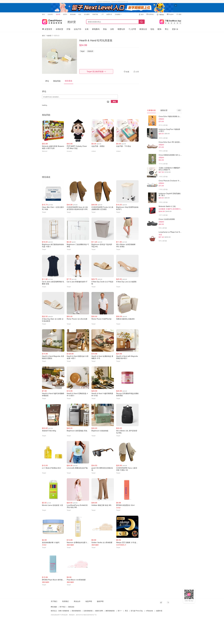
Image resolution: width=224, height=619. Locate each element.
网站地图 (54, 607)
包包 (152, 29)
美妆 (105, 29)
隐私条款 (71, 607)
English (171, 14)
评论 (114, 101)
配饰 (159, 29)
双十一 (120, 611)
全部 (179, 110)
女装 (87, 29)
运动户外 (77, 29)
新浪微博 (161, 602)
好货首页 (48, 29)
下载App (161, 14)
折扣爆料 (87, 14)
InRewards (149, 611)
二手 (102, 14)
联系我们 (151, 14)
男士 (167, 29)
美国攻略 (73, 14)
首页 (43, 14)
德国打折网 (99, 611)
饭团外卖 (109, 14)
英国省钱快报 (76, 611)
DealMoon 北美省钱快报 (52, 21)
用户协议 (63, 607)
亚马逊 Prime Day (137, 611)
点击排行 (50, 14)
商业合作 (77, 601)
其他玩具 (90, 51)
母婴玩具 (121, 29)
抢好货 (58, 14)
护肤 (68, 29)
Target (82, 51)
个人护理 (132, 29)
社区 (79, 14)
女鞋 (112, 29)
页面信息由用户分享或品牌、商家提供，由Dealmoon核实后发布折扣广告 (74, 615)
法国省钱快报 (88, 611)
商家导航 (95, 14)
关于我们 (54, 601)
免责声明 (88, 601)
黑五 (126, 611)
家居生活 (143, 29)
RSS (168, 602)
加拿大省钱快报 (63, 611)
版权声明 (100, 601)
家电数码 (96, 29)
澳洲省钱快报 (110, 611)
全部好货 (59, 29)
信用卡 (65, 14)
